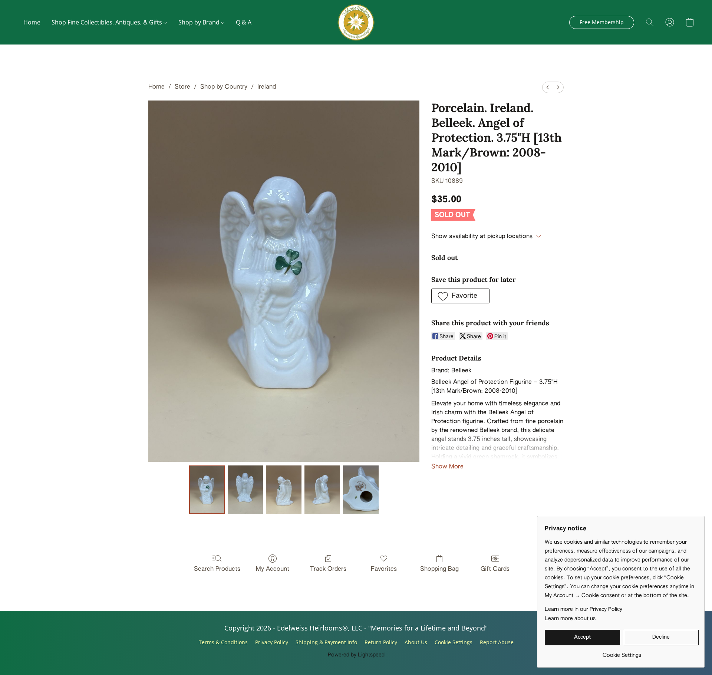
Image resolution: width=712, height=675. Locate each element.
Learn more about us (570, 618)
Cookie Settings (453, 642)
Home (31, 22)
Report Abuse (497, 642)
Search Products (217, 569)
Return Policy (381, 642)
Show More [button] (447, 467)
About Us (416, 642)
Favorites (384, 569)
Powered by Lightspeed (356, 655)
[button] (356, 22)
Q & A (243, 22)
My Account (272, 569)
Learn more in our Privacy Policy (583, 609)
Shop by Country (223, 87)
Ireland (266, 87)
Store (182, 87)
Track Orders (328, 569)
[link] (622, 652)
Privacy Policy (271, 642)
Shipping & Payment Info (326, 642)
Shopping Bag (439, 569)
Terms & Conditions (223, 642)
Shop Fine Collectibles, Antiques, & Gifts (108, 22)
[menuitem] (548, 87)
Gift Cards (495, 569)
